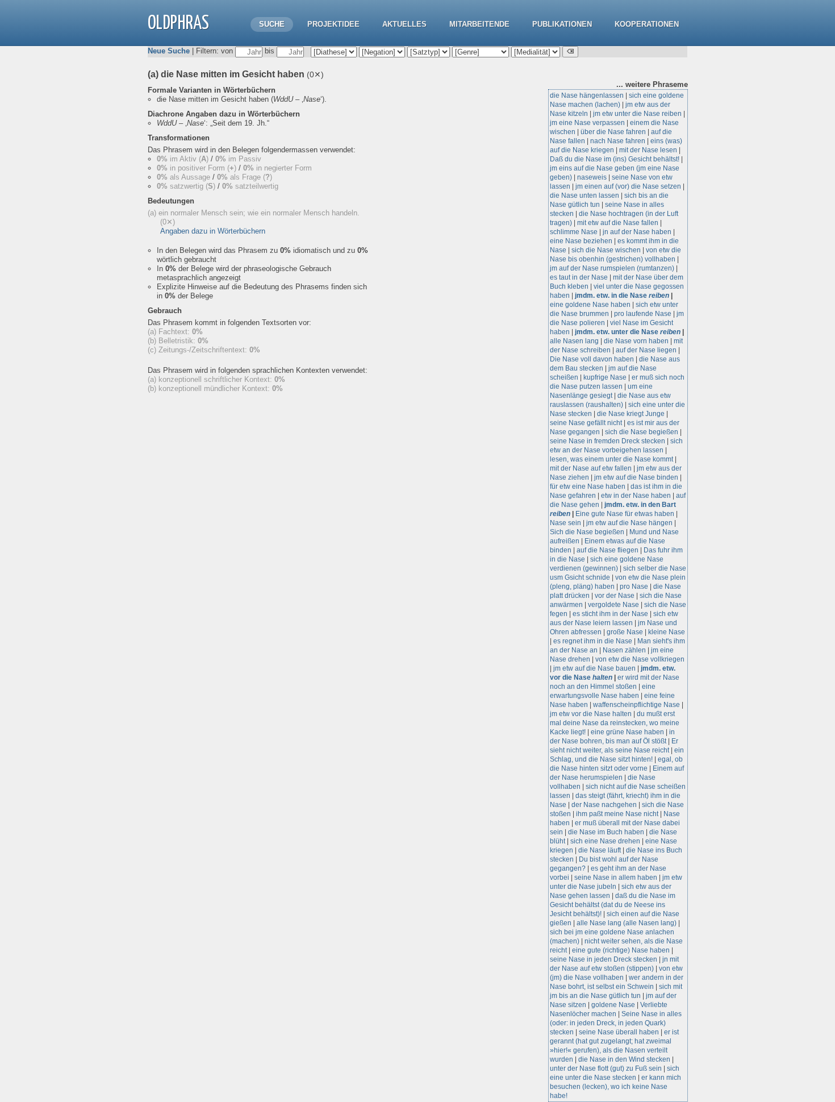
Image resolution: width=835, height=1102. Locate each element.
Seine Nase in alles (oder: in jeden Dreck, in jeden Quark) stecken (616, 1023)
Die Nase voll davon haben (592, 359)
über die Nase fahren (613, 132)
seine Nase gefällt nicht (586, 423)
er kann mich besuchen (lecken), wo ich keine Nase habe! (615, 1087)
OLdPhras (178, 23)
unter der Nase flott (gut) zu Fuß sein (606, 1068)
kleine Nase (666, 632)
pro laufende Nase (642, 314)
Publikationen (562, 24)
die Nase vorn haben (636, 341)
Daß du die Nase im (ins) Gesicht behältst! (614, 159)
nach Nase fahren (617, 141)
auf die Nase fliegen (607, 550)
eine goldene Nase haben (590, 305)
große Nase (625, 632)
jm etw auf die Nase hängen (629, 523)
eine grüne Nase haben (627, 732)
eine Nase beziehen (581, 241)
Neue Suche (169, 51)
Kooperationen (647, 24)
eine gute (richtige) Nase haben (621, 950)
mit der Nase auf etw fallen (591, 468)
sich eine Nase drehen (605, 841)
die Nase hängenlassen (587, 95)
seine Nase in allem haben (615, 877)
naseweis (592, 177)
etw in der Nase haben (636, 496)
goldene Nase (613, 1005)
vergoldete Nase (613, 605)
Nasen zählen (624, 650)
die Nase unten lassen (584, 195)
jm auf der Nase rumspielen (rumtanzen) (612, 268)
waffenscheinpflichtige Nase (636, 705)
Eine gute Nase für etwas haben (624, 514)
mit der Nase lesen (648, 150)
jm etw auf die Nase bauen (594, 668)
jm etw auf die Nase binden (636, 477)
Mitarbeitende (479, 24)
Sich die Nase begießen (587, 532)
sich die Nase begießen (641, 432)
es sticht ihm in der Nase (610, 614)
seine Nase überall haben (619, 1032)
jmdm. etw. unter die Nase (627, 332)
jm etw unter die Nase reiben (637, 114)
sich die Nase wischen (606, 250)
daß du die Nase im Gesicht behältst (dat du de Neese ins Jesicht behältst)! (612, 905)
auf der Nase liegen (646, 350)
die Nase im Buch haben (606, 832)
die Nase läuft (599, 850)
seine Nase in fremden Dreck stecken (607, 441)
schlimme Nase (574, 232)
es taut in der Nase (579, 277)
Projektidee (333, 24)
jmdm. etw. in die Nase (622, 296)
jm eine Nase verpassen (587, 123)
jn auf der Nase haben (637, 232)
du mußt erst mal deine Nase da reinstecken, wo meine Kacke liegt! (614, 723)
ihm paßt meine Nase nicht (617, 814)
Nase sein (565, 523)
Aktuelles (404, 24)
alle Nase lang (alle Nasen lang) (627, 923)
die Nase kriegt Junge (631, 414)
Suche (272, 24)
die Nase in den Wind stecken (624, 1059)
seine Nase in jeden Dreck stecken (603, 959)
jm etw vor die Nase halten (591, 714)
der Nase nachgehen (604, 805)
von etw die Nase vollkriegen (639, 659)
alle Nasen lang (574, 341)
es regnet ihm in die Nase (592, 641)
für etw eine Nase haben (587, 486)
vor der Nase (614, 596)
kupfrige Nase (605, 377)
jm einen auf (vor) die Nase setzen (628, 186)
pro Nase (634, 586)
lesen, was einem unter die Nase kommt (611, 459)
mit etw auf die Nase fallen (617, 223)
